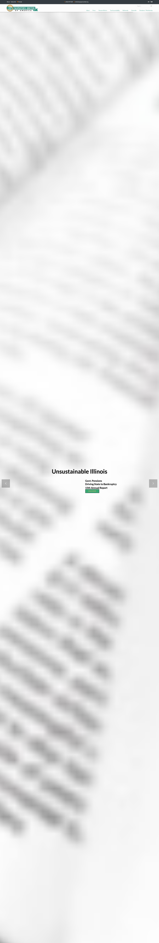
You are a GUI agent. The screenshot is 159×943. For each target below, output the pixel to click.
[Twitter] (148, 1)
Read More (92, 491)
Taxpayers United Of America (22, 8)
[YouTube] (152, 1)
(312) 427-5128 (69, 1)
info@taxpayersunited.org (81, 1)
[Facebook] (150, 1)
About (8, 1)
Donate (20, 1)
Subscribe (13, 1)
